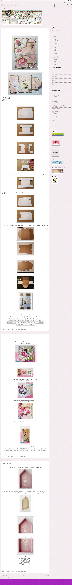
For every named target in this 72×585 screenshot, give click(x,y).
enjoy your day (6, 336)
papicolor (53, 77)
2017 (53, 39)
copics (53, 81)
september (55, 43)
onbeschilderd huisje (14, 491)
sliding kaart (6, 30)
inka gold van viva (33, 537)
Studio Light (53, 73)
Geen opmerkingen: (17, 329)
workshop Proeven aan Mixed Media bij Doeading (60, 105)
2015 (53, 62)
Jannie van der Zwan (56, 95)
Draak (54, 112)
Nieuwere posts (4, 575)
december (55, 40)
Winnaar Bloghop (55, 102)
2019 (53, 36)
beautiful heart (6, 463)
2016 (53, 61)
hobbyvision (34, 446)
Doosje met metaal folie (56, 115)
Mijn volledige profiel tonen (56, 30)
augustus (55, 44)
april (54, 50)
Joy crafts (53, 84)
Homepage (25, 575)
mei (54, 49)
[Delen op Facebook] (24, 329)
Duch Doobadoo (54, 76)
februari (55, 53)
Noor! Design (55, 101)
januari (55, 59)
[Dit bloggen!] (22, 329)
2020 (53, 34)
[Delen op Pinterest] (25, 329)
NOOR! (53, 87)
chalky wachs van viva (38, 493)
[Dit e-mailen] (21, 329)
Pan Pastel (53, 85)
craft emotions (54, 75)
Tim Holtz (53, 80)
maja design (53, 83)
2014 (53, 64)
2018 (53, 37)
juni (54, 47)
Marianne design (54, 79)
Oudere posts (47, 575)
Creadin (54, 104)
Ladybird (54, 98)
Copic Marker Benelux (56, 108)
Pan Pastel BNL (55, 111)
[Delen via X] (23, 329)
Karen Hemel (9, 5)
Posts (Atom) (8, 577)
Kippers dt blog (25, 467)
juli (54, 46)
